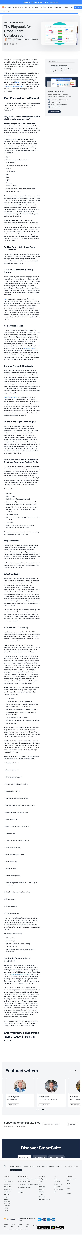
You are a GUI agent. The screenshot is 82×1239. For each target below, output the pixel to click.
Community (57, 1181)
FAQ (55, 1191)
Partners (50, 7)
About (68, 1183)
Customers (35, 7)
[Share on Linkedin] (10, 44)
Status (68, 1188)
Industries (51, 1166)
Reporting (6, 1194)
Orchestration (7, 1184)
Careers (69, 1185)
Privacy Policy (20, 1225)
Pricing (66, 7)
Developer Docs (58, 1184)
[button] (19, 7)
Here (5, 299)
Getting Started (43, 1179)
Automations (7, 1186)
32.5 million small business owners (17, 974)
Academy (56, 1179)
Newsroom (69, 1191)
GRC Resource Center (44, 1199)
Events (40, 1181)
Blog (40, 1184)
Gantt (17, 82)
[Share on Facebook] (5, 44)
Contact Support (58, 1189)
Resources (44, 1166)
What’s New (6, 1225)
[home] (8, 7)
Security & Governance (7, 1200)
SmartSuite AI (7, 1189)
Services (43, 7)
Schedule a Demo (16, 1170)
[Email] (13, 44)
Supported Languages (7, 1204)
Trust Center (42, 1197)
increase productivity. (30, 348)
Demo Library (42, 1186)
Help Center (57, 1186)
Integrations (7, 1197)
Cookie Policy (27, 1225)
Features (6, 1210)
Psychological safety (11, 397)
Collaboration (7, 1191)
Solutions (27, 7)
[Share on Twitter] (8, 44)
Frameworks (21, 1192)
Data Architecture (8, 1181)
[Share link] (16, 44)
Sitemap (35, 1225)
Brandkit (69, 1193)
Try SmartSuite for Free (71, 1179)
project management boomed (14, 86)
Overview (6, 1179)
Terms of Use (13, 1225)
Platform (12, 1166)
